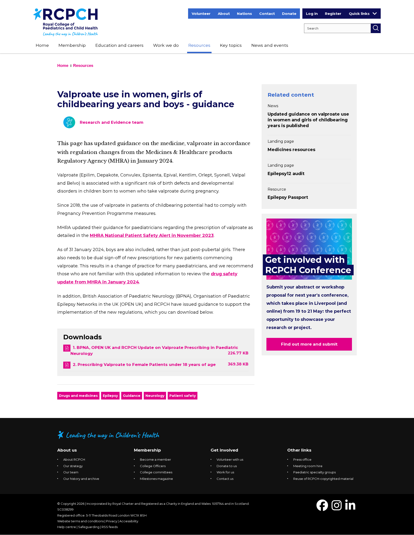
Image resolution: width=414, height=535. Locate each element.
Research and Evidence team (111, 122)
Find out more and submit (309, 344)
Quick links (359, 13)
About (224, 13)
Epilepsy (110, 396)
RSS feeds (110, 527)
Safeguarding (88, 527)
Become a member (155, 459)
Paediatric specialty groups (314, 472)
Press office (302, 459)
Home (42, 45)
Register (333, 13)
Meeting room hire (307, 466)
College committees (156, 472)
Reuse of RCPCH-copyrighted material (323, 479)
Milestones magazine (156, 479)
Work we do (166, 45)
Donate (289, 13)
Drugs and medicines (78, 396)
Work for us (225, 472)
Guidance (131, 396)
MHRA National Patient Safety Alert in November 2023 (152, 235)
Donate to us (227, 466)
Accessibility (128, 521)
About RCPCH (74, 459)
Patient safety (182, 396)
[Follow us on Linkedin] (350, 508)
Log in (312, 13)
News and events (269, 45)
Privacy (111, 521)
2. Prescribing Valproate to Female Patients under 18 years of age (144, 364)
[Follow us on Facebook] (322, 508)
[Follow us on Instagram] (337, 508)
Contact (267, 13)
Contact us (225, 479)
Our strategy (73, 466)
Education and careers (119, 45)
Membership (72, 45)
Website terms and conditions (80, 521)
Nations (244, 13)
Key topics (231, 45)
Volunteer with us (230, 459)
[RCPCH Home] (65, 22)
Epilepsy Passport (288, 197)
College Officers (153, 466)
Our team (70, 472)
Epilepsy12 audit (286, 173)
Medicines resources (291, 149)
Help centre (66, 527)
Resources (199, 45)
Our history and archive (81, 479)
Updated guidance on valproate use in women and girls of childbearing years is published (308, 120)
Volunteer (201, 13)
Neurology (154, 396)
